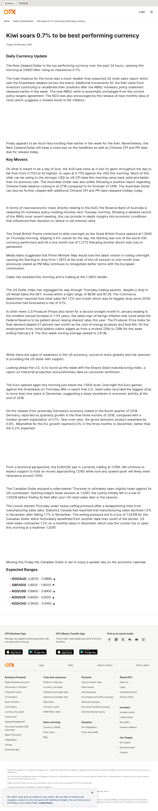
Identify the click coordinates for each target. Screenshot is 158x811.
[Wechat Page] (129, 639)
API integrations (89, 727)
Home (7, 21)
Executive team (127, 747)
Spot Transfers (12, 702)
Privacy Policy (127, 697)
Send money (87, 687)
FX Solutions (11, 697)
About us (124, 682)
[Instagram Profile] (143, 639)
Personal (23, 3)
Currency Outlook (51, 727)
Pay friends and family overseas (97, 697)
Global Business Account (17, 682)
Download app (88, 692)
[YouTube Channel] (136, 639)
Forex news (48, 732)
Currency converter (53, 687)
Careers (124, 752)
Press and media (89, 732)
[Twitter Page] (123, 639)
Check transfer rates (91, 682)
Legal (122, 687)
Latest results (126, 717)
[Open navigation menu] (151, 12)
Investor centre (127, 712)
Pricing (8, 744)
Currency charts (51, 707)
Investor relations (128, 727)
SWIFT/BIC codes (52, 712)
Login (142, 11)
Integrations (11, 739)
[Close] (92, 792)
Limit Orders (11, 707)
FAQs (70, 665)
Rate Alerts (48, 702)
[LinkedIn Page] (116, 639)
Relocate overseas (90, 702)
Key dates (124, 722)
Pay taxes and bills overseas (95, 707)
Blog (45, 737)
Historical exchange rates (55, 697)
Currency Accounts (14, 712)
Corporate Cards (13, 692)
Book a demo (142, 665)
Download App (12, 749)
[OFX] (10, 11)
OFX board (125, 742)
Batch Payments (13, 735)
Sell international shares (93, 712)
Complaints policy (128, 692)
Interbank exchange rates (55, 692)
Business (9, 3)
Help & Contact (104, 665)
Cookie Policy (46, 803)
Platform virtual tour (53, 682)
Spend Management (15, 721)
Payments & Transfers (16, 687)
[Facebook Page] (109, 639)
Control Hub (11, 716)
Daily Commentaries (23, 21)
